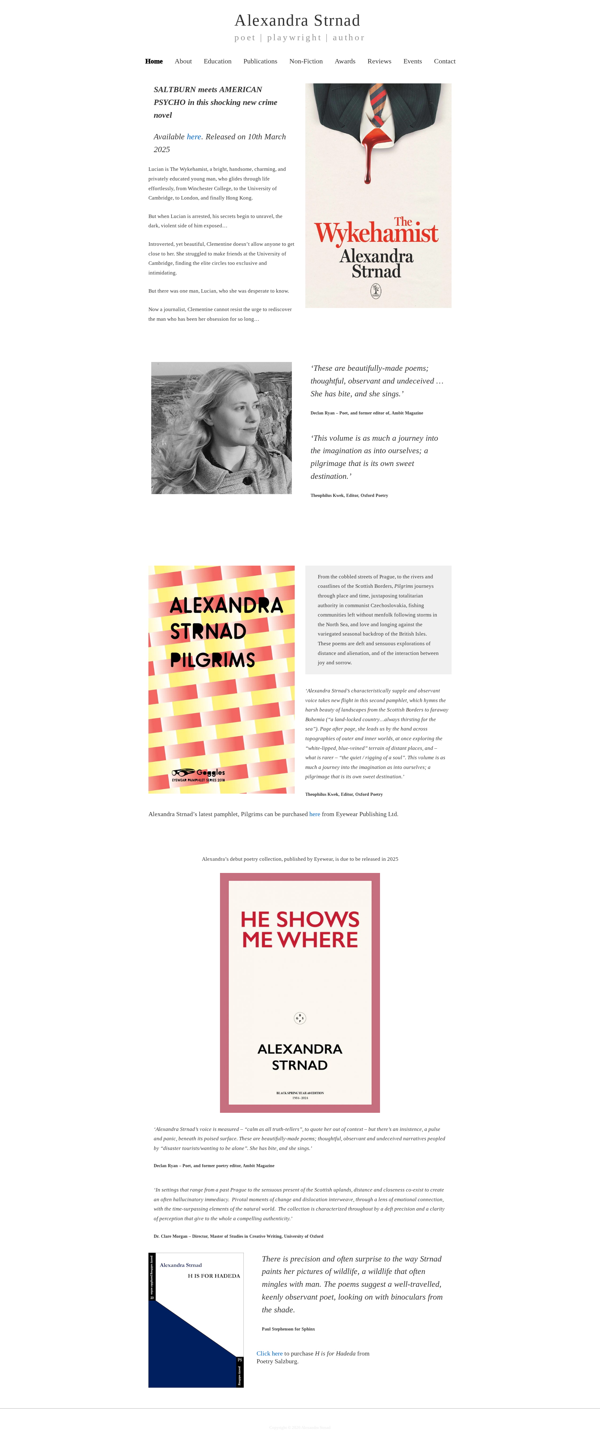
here (194, 136)
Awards (345, 61)
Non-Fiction (306, 61)
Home (154, 61)
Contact (445, 61)
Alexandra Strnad (297, 20)
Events (412, 61)
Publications (260, 61)
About (183, 61)
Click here (270, 1353)
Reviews (380, 61)
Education (218, 61)
